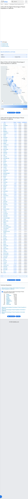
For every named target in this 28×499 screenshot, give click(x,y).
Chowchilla (5, 182)
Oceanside (5, 266)
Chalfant (4, 150)
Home (2, 4)
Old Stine (5, 161)
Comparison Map (5, 43)
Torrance (4, 167)
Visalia (4, 200)
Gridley (4, 197)
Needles (4, 143)
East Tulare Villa (6, 158)
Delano (4, 250)
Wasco (4, 259)
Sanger (4, 219)
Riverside (5, 203)
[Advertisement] (14, 26)
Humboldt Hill (5, 144)
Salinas (4, 206)
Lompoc (4, 233)
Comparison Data (5, 45)
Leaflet (14, 104)
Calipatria (5, 164)
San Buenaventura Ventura (6, 232)
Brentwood (5, 239)
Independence (9, 301)
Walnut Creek (5, 245)
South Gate (5, 215)
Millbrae (4, 222)
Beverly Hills (5, 204)
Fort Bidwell (5, 125)
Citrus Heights (5, 225)
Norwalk (4, 238)
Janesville (5, 147)
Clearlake (5, 146)
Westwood (5, 152)
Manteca (4, 194)
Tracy (4, 192)
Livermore (5, 251)
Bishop (4, 180)
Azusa (4, 235)
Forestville (5, 156)
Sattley (7, 294)
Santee (4, 241)
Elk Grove (5, 236)
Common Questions (5, 46)
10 (26, 276)
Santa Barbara (5, 228)
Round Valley (5, 149)
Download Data (11, 112)
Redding (4, 244)
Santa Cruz (5, 185)
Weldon (7, 303)
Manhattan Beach (6, 173)
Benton (7, 296)
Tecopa (4, 128)
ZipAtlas (26, 104)
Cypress (4, 263)
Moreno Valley (5, 253)
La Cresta (5, 168)
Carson (4, 272)
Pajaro (4, 189)
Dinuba (4, 242)
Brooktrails (5, 174)
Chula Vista (5, 256)
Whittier (4, 188)
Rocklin (4, 207)
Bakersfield (5, 201)
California (6, 4)
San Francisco (5, 254)
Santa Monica (5, 195)
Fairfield (4, 247)
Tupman (4, 134)
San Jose (5, 260)
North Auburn (5, 248)
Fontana (4, 210)
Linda (4, 155)
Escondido (5, 257)
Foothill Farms (6, 265)
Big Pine (8, 298)
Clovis (4, 271)
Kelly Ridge (5, 140)
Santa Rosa (5, 268)
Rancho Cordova (6, 209)
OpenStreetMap (18, 104)
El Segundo (5, 165)
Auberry (4, 159)
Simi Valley (5, 269)
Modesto (4, 186)
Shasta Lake (5, 170)
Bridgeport (5, 131)
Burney (4, 162)
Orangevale (5, 179)
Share (19, 112)
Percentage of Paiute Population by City (17, 4)
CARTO (22, 104)
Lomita (4, 198)
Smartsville (5, 137)
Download (24, 64)
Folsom (4, 183)
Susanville (5, 153)
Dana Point (5, 216)
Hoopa (4, 177)
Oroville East (5, 213)
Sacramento (5, 191)
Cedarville (5, 141)
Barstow (4, 176)
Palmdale (5, 262)
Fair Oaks (5, 212)
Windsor (4, 171)
